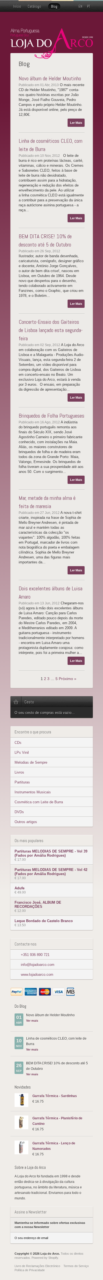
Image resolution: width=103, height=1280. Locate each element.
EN (80, 6)
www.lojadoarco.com (37, 974)
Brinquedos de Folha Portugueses (51, 415)
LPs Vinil (22, 752)
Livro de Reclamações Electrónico (37, 1266)
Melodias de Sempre (31, 762)
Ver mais (32, 1020)
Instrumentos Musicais (33, 792)
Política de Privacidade (30, 1270)
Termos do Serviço (76, 1266)
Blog (54, 6)
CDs (18, 743)
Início (17, 6)
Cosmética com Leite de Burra (39, 802)
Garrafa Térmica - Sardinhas (54, 1096)
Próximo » (67, 678)
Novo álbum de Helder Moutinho (50, 78)
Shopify (53, 1257)
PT (88, 6)
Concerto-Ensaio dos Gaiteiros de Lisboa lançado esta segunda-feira (51, 330)
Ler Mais (76, 122)
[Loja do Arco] (51, 56)
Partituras (22, 782)
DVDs (19, 812)
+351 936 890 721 (35, 955)
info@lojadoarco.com (37, 965)
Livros (19, 772)
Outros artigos (26, 822)
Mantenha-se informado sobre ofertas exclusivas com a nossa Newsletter (50, 1225)
